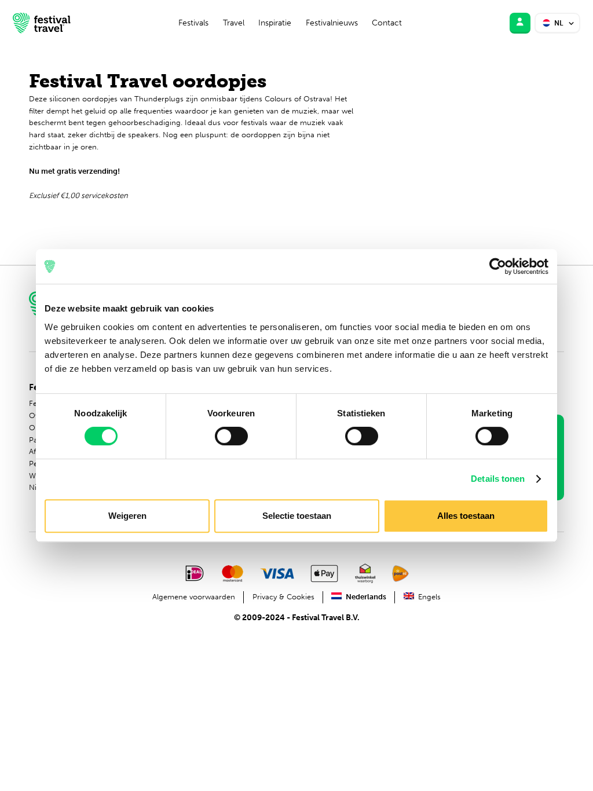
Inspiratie (274, 23)
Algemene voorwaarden (193, 596)
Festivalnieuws (332, 23)
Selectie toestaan (296, 516)
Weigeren (127, 516)
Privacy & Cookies (283, 596)
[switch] (231, 436)
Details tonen (498, 479)
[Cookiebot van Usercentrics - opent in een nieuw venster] (497, 266)
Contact (387, 23)
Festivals (193, 23)
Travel (233, 23)
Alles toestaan (466, 516)
